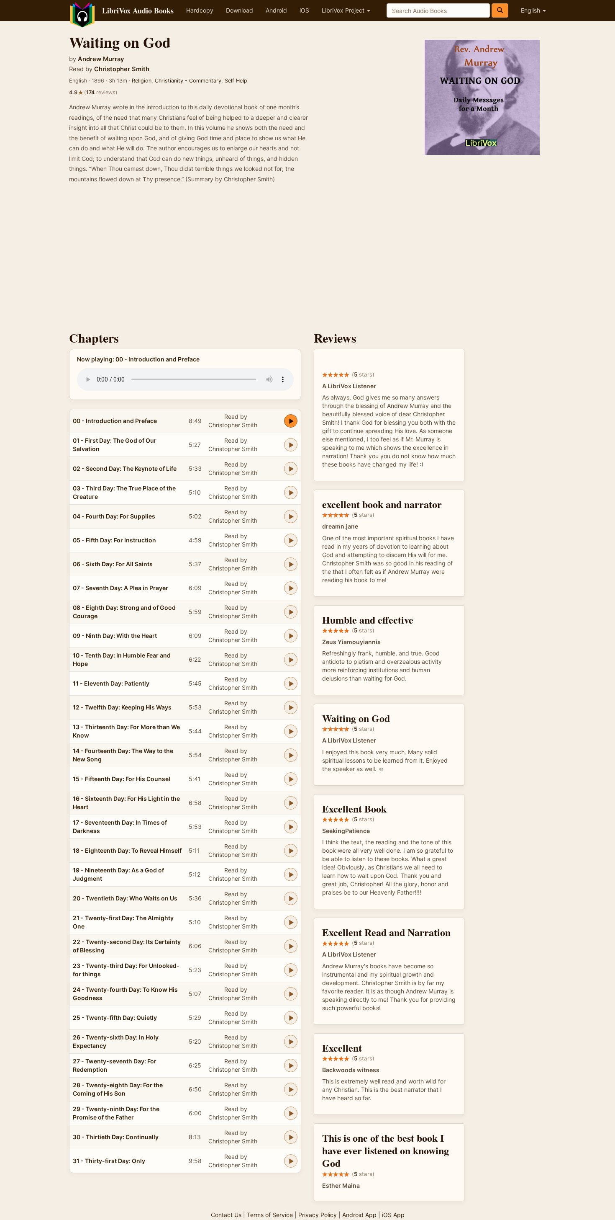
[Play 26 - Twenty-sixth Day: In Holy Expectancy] (290, 1041)
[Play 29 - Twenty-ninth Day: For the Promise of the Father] (290, 1113)
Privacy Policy (317, 1214)
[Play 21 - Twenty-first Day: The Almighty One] (290, 922)
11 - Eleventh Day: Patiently (111, 683)
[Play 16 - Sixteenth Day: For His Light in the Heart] (290, 803)
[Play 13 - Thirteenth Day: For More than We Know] (290, 731)
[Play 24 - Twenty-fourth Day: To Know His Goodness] (290, 994)
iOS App (393, 1214)
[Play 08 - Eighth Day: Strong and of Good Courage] (290, 612)
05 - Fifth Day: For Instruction (114, 540)
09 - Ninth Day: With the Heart (115, 635)
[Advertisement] (307, 259)
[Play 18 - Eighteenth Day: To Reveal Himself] (290, 850)
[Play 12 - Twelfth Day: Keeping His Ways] (290, 707)
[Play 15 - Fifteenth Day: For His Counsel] (290, 779)
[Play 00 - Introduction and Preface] (290, 421)
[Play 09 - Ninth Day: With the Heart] (290, 635)
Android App (359, 1214)
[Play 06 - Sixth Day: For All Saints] (290, 564)
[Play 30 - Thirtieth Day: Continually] (290, 1137)
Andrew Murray (101, 59)
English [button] (531, 10)
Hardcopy (199, 10)
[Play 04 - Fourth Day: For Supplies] (290, 516)
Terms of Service (270, 1214)
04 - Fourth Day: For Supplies (114, 516)
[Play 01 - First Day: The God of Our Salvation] (290, 444)
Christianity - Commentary (188, 80)
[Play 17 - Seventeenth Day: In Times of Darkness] (290, 826)
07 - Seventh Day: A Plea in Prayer (120, 587)
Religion (141, 80)
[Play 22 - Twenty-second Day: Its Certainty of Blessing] (290, 946)
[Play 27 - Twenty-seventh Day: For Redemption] (290, 1065)
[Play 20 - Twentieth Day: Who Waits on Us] (290, 898)
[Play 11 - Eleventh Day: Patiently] (290, 683)
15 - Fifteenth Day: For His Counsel (121, 778)
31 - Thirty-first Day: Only (109, 1160)
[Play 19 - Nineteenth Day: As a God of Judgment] (290, 874)
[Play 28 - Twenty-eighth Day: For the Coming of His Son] (290, 1089)
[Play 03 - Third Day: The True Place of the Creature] (290, 492)
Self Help (236, 80)
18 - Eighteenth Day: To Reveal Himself (127, 850)
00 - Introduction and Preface (115, 420)
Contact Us (226, 1214)
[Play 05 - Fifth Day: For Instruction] (290, 540)
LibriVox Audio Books (138, 10)
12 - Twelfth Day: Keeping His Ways (122, 707)
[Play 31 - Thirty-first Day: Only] (290, 1161)
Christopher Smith (121, 69)
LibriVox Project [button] (344, 10)
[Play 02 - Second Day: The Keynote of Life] (290, 468)
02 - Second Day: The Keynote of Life (125, 468)
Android (276, 10)
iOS (304, 10)
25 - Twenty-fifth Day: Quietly (115, 1017)
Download (239, 10)
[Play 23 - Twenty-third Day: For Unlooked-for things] (290, 970)
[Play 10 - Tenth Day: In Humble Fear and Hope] (290, 659)
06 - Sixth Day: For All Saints (113, 563)
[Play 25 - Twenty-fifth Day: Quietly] (290, 1017)
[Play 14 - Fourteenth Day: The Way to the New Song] (290, 755)
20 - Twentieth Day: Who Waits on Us (125, 898)
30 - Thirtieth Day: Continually (116, 1136)
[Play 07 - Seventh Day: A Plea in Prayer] (290, 588)
